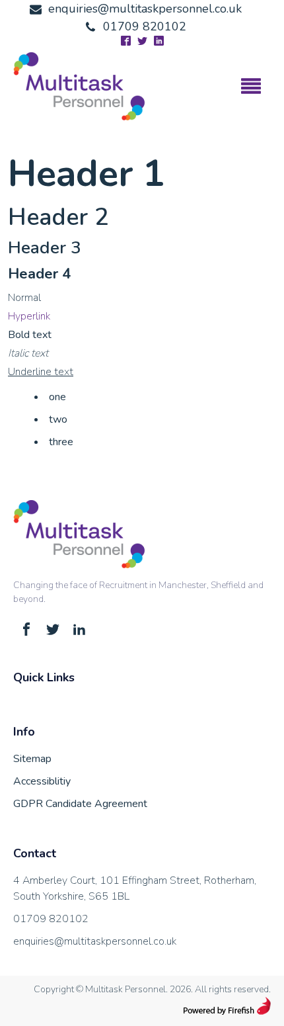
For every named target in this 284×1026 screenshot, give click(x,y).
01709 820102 (51, 919)
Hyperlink (29, 316)
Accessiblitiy (42, 781)
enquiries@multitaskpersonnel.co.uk (94, 941)
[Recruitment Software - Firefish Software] (227, 1011)
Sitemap (32, 758)
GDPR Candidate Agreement (80, 803)
